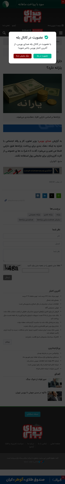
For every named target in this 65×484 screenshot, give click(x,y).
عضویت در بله (42, 56)
